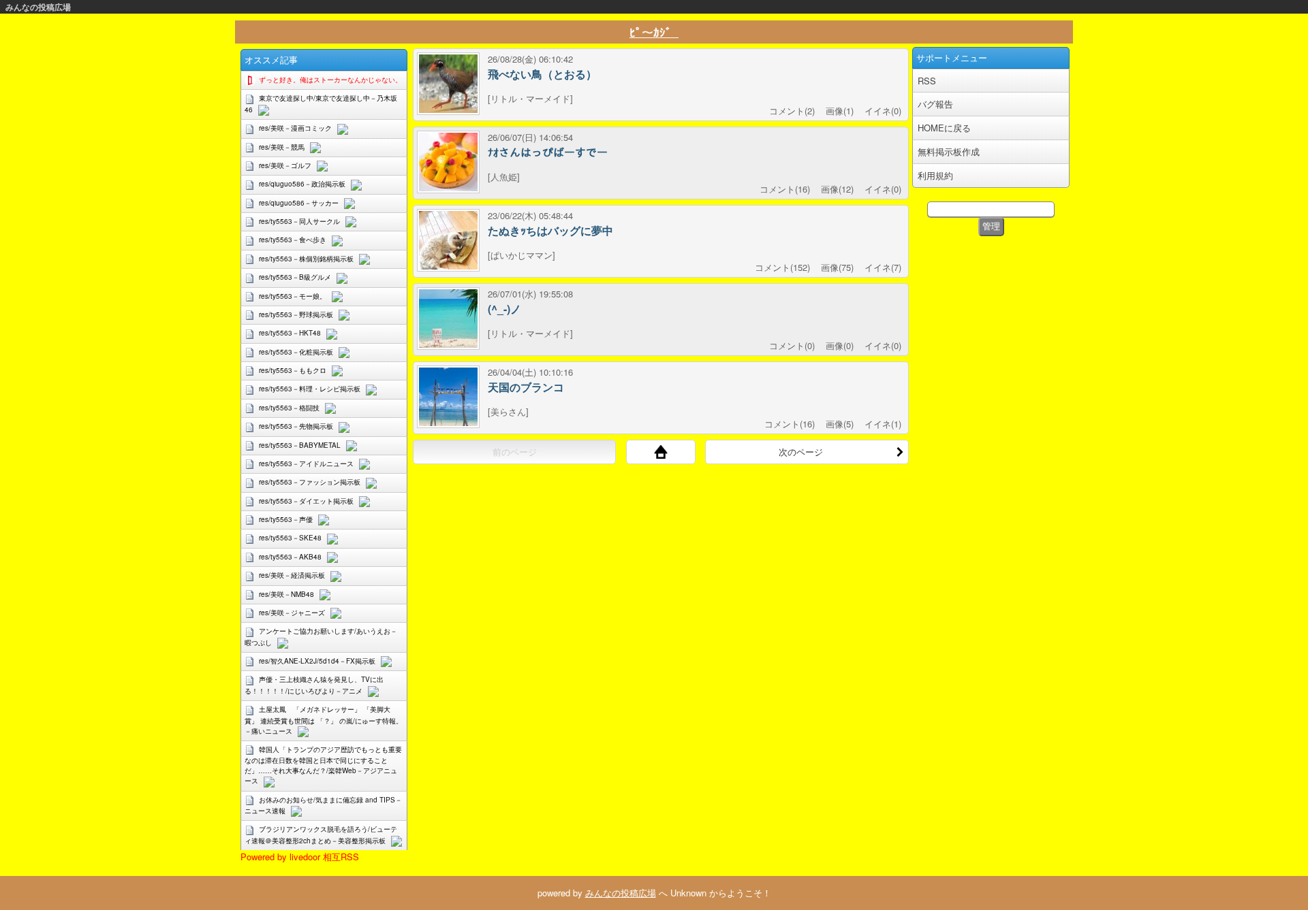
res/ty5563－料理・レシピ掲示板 (309, 388)
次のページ (801, 451)
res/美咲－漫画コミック (295, 128)
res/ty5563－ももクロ (292, 370)
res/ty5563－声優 (286, 519)
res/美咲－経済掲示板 (292, 575)
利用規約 (935, 175)
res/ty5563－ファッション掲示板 (309, 482)
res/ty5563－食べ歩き (292, 239)
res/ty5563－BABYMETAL (300, 445)
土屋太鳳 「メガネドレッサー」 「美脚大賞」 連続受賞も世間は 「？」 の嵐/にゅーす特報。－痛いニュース (324, 719)
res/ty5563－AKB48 (290, 557)
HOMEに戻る (944, 127)
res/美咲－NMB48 (286, 594)
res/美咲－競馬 (282, 147)
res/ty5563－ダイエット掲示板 (306, 501)
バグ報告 (935, 103)
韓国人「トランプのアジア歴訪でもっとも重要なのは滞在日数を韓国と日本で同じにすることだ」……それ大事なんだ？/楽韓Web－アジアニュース (323, 765)
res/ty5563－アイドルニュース (306, 463)
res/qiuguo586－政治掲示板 (302, 184)
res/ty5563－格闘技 (289, 407)
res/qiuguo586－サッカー (299, 203)
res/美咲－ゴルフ (285, 165)
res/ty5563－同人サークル (299, 221)
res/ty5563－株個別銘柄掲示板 (306, 258)
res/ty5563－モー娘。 (292, 296)
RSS (927, 80)
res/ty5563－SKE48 (290, 537)
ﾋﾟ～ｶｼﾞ (654, 32)
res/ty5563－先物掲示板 (296, 426)
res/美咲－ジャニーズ (292, 612)
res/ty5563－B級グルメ (295, 277)
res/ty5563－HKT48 (290, 333)
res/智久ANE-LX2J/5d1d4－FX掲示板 (317, 661)
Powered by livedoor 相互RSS (299, 856)
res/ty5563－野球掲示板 (296, 314)
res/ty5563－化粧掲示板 (296, 352)
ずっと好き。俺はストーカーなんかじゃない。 (330, 79)
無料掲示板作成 (949, 151)
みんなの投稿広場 (38, 7)
